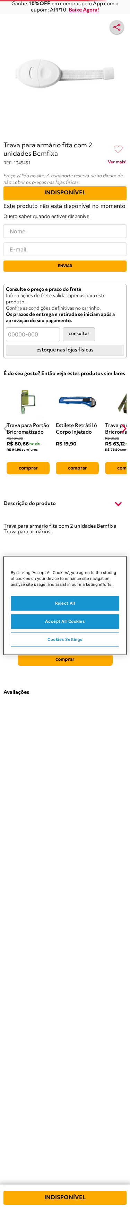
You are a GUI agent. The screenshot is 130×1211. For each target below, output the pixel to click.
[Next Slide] (123, 428)
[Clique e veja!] (117, 163)
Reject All (65, 602)
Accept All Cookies (65, 621)
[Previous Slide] (6, 428)
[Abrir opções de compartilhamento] (117, 27)
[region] (65, 605)
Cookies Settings (65, 639)
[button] (65, 504)
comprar (28, 468)
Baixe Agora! (84, 10)
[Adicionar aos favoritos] (118, 149)
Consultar (79, 334)
